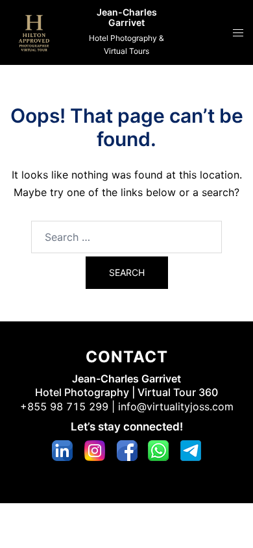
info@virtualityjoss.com (176, 406)
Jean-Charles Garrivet (127, 17)
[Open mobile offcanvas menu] (238, 33)
